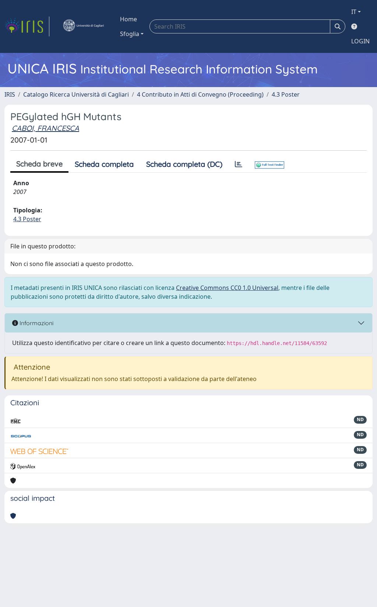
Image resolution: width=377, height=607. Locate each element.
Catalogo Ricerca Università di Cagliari (76, 94)
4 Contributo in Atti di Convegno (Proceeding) (200, 94)
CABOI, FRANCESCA (45, 128)
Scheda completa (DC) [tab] (184, 164)
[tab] (239, 164)
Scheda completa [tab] (104, 164)
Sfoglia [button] (129, 34)
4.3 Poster (286, 94)
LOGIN (360, 41)
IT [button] (353, 12)
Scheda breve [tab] (39, 163)
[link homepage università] (83, 26)
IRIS (9, 94)
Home (128, 19)
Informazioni (35, 323)
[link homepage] (26, 26)
